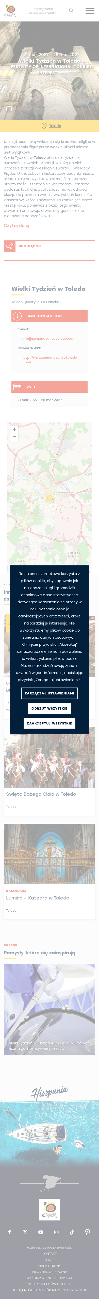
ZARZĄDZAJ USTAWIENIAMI (49, 693)
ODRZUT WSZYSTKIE (49, 708)
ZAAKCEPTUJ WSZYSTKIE (49, 723)
